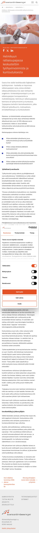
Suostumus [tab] (7, 233)
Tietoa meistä (7, 499)
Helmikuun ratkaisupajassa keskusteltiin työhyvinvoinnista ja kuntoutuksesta (17, 11)
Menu (32, 2)
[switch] (34, 271)
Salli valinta (19, 298)
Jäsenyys (5, 502)
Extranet (24, 499)
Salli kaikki (19, 292)
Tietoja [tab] (32, 233)
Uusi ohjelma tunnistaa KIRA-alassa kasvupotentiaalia (9, 482)
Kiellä (19, 304)
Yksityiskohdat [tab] (19, 233)
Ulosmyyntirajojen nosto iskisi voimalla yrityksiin (28, 480)
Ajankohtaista (9, 7)
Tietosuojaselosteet (29, 497)
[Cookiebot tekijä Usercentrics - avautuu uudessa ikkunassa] (28, 227)
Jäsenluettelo (8, 505)
